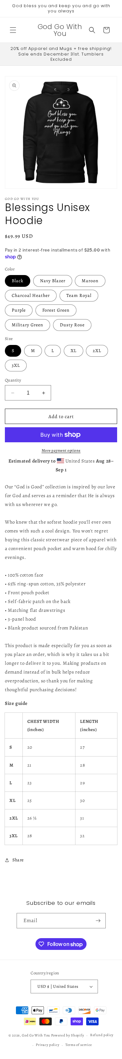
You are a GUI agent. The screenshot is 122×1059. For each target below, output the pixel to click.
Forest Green (56, 310)
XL (73, 351)
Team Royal (78, 295)
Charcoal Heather (31, 295)
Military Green (27, 325)
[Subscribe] (98, 920)
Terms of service (78, 1044)
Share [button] (18, 860)
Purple (19, 310)
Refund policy (102, 1035)
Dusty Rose (72, 325)
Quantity (13, 380)
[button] (13, 30)
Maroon (90, 281)
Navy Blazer (52, 281)
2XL (97, 351)
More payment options (61, 450)
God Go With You (36, 1035)
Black (17, 281)
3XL (16, 365)
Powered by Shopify (67, 1035)
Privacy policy (47, 1044)
